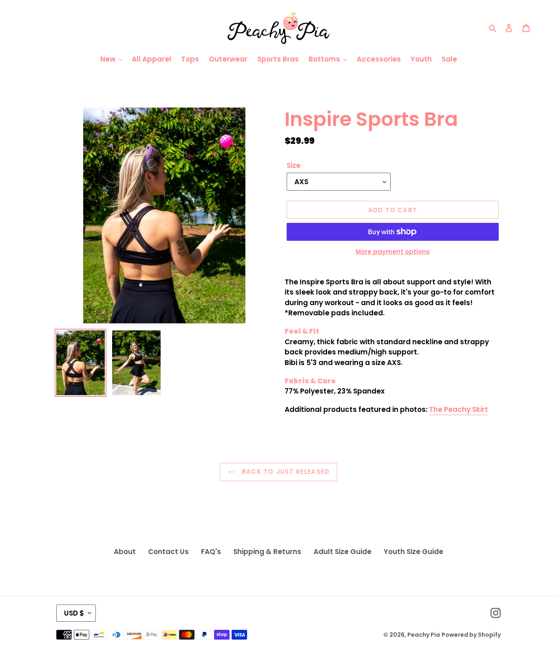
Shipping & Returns (267, 551)
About (125, 551)
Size (294, 165)
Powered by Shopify (471, 635)
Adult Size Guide (342, 551)
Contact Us (168, 551)
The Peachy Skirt (458, 409)
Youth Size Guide (413, 551)
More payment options (393, 251)
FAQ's (211, 551)
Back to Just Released (284, 471)
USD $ (74, 613)
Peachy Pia (423, 635)
